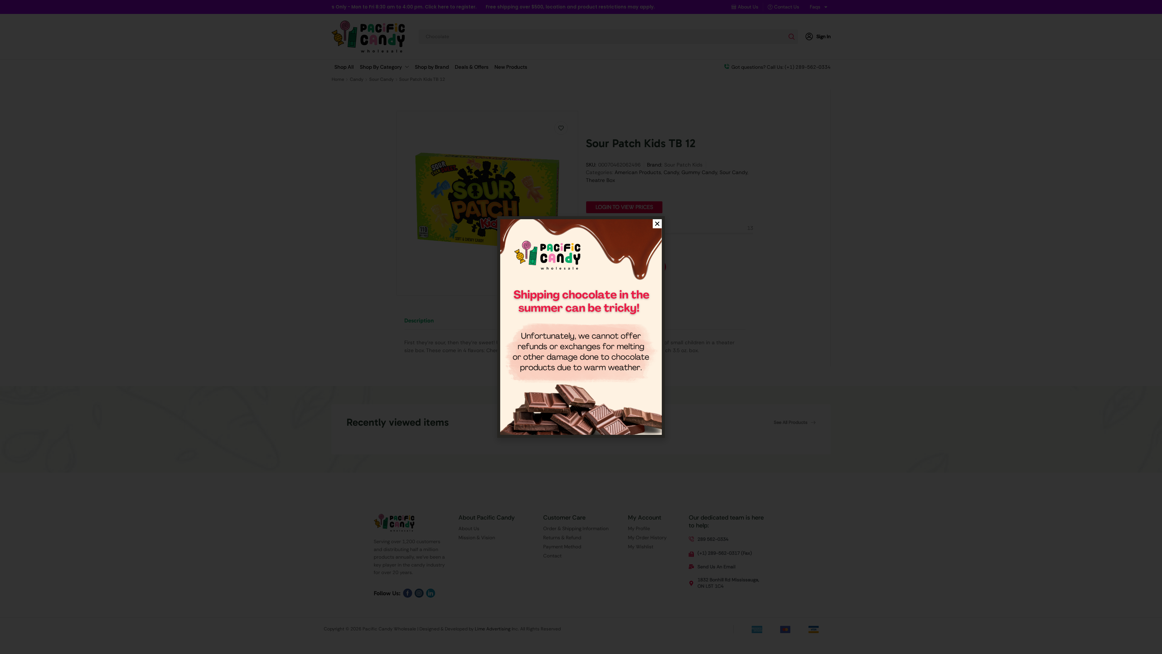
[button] (657, 223)
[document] (581, 327)
